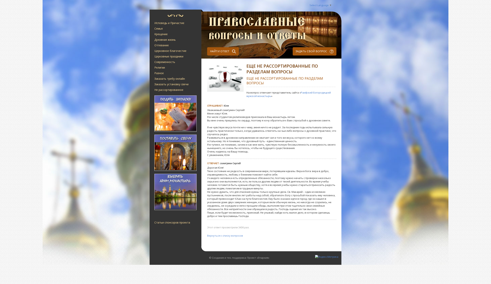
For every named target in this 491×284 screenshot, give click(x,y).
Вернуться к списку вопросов (225, 235)
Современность (164, 62)
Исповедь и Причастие (169, 23)
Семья (158, 28)
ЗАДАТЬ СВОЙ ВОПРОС (312, 51)
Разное (159, 73)
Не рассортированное (168, 90)
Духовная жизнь (165, 39)
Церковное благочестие (170, 51)
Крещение (161, 34)
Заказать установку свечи (171, 84)
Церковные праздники (168, 56)
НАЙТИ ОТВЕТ (220, 51)
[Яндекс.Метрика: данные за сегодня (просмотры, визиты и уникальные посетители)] (326, 256)
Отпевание (161, 45)
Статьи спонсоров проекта (172, 222)
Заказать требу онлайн (169, 78)
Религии (159, 67)
